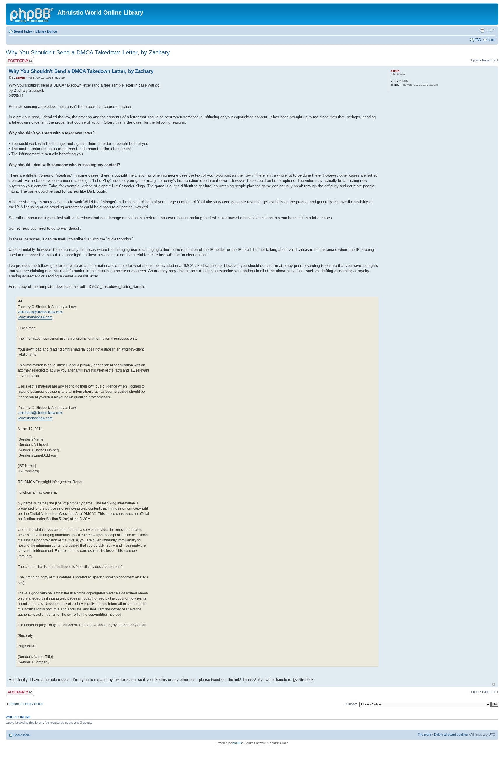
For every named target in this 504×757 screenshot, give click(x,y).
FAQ (478, 39)
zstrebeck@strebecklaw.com (40, 312)
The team (424, 734)
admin (20, 77)
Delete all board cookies (451, 734)
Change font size (491, 30)
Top (493, 684)
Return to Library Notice (26, 703)
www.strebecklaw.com (35, 317)
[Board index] (32, 14)
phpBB (237, 742)
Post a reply (14, 59)
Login (491, 39)
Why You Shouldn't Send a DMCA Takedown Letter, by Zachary (88, 52)
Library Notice (46, 31)
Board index (23, 31)
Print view (482, 30)
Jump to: (351, 704)
